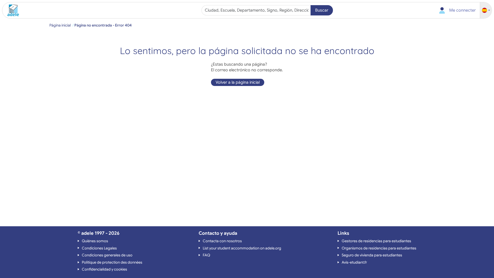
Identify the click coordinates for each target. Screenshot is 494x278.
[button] (486, 10)
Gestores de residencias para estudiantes (376, 241)
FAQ (206, 255)
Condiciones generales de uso (107, 255)
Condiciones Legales (99, 248)
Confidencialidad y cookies (104, 269)
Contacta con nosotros (222, 241)
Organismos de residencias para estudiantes (379, 248)
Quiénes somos (95, 241)
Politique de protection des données (112, 262)
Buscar (321, 10)
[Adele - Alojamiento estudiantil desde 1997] (11, 10)
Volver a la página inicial (238, 82)
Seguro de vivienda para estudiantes (372, 255)
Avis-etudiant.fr (354, 262)
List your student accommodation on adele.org (242, 248)
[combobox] (256, 10)
